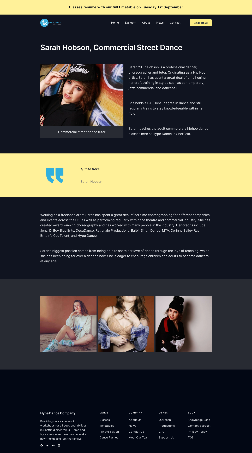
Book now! (201, 22)
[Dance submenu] (135, 23)
